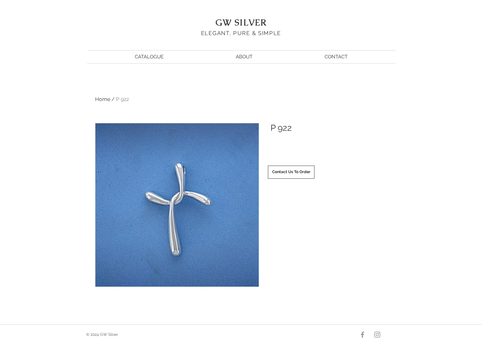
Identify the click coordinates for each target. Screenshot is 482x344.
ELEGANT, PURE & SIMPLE (241, 33)
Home (102, 99)
